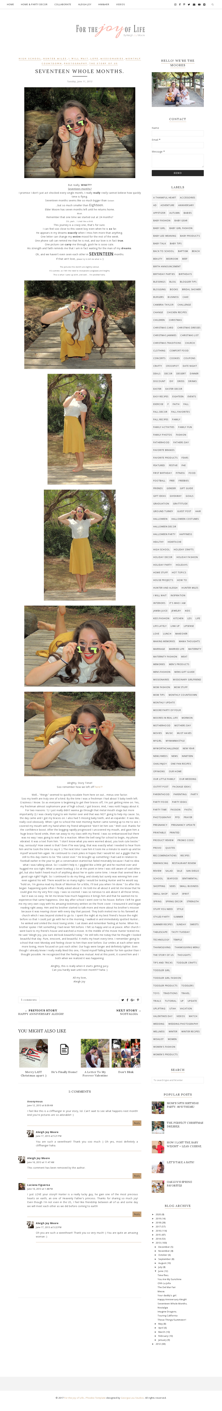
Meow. (161, 1291)
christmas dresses (188, 327)
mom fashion (161, 687)
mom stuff (181, 687)
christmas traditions (167, 342)
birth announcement (167, 266)
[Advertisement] (79, 1331)
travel (185, 993)
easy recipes (160, 396)
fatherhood (161, 442)
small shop (160, 893)
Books (174, 289)
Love (94, 59)
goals (190, 496)
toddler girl (161, 970)
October (163, 1254)
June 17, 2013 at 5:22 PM (48, 1227)
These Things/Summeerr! (172, 1319)
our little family (164, 779)
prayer (188, 817)
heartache (174, 541)
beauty (157, 258)
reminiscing (160, 863)
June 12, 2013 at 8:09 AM (40, 1105)
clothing (159, 350)
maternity (194, 649)
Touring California (167, 1315)
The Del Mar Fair (167, 1287)
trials (157, 1000)
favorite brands (163, 450)
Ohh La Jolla (164, 1283)
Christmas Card (163, 327)
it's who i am (177, 603)
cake (186, 297)
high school (30, 59)
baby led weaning (164, 235)
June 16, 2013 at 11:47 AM (40, 1162)
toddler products (165, 985)
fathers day (181, 442)
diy (172, 381)
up (182, 1000)
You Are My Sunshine (170, 1279)
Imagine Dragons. (167, 1311)
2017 (159, 1226)
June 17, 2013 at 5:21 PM (48, 1136)
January (162, 1339)
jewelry (176, 610)
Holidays (182, 564)
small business (189, 886)
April (161, 1327)
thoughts (184, 955)
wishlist (158, 1039)
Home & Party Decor (34, 4)
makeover (181, 633)
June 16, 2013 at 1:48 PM (40, 1188)
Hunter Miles (55, 59)
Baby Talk (159, 243)
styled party (161, 916)
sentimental (190, 878)
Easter (157, 388)
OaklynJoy (160, 763)
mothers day (182, 725)
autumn (174, 212)
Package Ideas (182, 786)
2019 (159, 1218)
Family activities (163, 427)
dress (180, 381)
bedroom (172, 258)
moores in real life (165, 717)
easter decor (173, 388)
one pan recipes (181, 763)
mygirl (157, 740)
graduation (161, 503)
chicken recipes (177, 312)
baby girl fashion (181, 228)
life (198, 618)
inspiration (178, 595)
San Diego (192, 870)
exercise (158, 404)
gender (171, 488)
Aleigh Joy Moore (47, 1132)
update (192, 1000)
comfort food (179, 350)
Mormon (187, 717)
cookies (175, 358)
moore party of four (167, 710)
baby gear (180, 220)
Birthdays (185, 274)
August (162, 1263)
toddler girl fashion (167, 977)
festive (173, 465)
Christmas (175, 320)
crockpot (172, 365)
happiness (186, 534)
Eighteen (178, 396)
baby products (190, 235)
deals (156, 373)
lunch (167, 633)
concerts (159, 358)
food (192, 473)
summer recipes (163, 924)
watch (193, 1016)
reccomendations (165, 855)
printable (159, 832)
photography (75, 64)
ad (155, 205)
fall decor (160, 411)
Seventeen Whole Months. (172, 1303)
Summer (178, 916)
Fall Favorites (180, 411)
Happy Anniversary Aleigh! (172, 1299)
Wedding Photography (183, 1023)
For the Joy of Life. (74, 1397)
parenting (180, 794)
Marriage (159, 649)
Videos (120, 4)
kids (187, 610)
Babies (188, 212)
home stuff (160, 572)
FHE (184, 465)
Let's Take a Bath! (180, 1162)
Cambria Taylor (163, 304)
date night (190, 365)
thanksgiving (162, 947)
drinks (192, 381)
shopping (159, 886)
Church (190, 342)
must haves (184, 733)
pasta (188, 809)
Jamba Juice (160, 610)
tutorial (171, 1000)
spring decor (174, 901)
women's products (165, 1054)
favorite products (165, 457)
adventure (167, 205)
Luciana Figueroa (38, 1185)
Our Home (175, 771)
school (158, 878)
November (164, 1250)
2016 (159, 1230)
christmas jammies (164, 335)
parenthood (161, 794)
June (161, 1271)
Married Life (176, 649)
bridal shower (191, 289)
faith (176, 404)
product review (163, 840)
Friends (158, 488)
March (162, 1331)
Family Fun (185, 427)
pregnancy (160, 824)
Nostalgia (163, 1307)
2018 (159, 1222)
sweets (194, 924)
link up (175, 626)
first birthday (162, 473)
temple (177, 939)
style (180, 909)
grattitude (180, 503)
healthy (158, 541)
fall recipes (160, 419)
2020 (159, 1214)
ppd (177, 817)
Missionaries (112, 59)
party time (160, 809)
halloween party (164, 534)
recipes (185, 855)
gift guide (186, 488)
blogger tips (188, 281)
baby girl (159, 228)
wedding (158, 1023)
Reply (137, 1123)
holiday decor (163, 557)
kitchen (178, 618)
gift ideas (159, 496)
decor (168, 373)
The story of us (103, 64)
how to (182, 580)
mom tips (159, 694)
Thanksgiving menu (187, 947)
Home (10, 4)
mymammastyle (175, 740)
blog (172, 281)
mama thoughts (189, 641)
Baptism (183, 251)
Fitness (180, 473)
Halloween (160, 518)
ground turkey (163, 511)
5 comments (29, 999)
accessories (187, 197)
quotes (170, 847)
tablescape (160, 932)
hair (198, 511)
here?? (99, 787)
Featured (159, 465)
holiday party (162, 564)
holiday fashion (187, 557)
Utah (172, 1008)
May (160, 1323)
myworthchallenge (166, 748)
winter (173, 1031)
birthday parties (164, 274)
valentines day (163, 1016)
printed (175, 832)
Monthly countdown (183, 694)
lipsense (189, 626)
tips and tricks (163, 962)
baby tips (176, 243)
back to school (163, 251)
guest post (184, 511)
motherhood (161, 725)
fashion (181, 434)
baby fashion (161, 220)
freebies (184, 480)
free (172, 480)
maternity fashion (165, 656)
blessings (159, 281)
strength (193, 901)
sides (172, 886)
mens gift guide (184, 671)
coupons (189, 358)
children (159, 320)
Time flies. (163, 1275)
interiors (159, 603)
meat (184, 656)
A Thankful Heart (164, 197)
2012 (159, 1343)
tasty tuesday (181, 932)
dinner (194, 373)
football (159, 480)
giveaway (176, 496)
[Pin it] (138, 1000)
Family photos (162, 434)
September (165, 1259)
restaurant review (184, 863)
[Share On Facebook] (127, 1000)
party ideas (179, 802)
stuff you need (163, 909)
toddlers (187, 985)
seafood (172, 878)
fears (185, 457)
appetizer (159, 212)
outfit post (161, 786)
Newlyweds (160, 756)
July (160, 1267)
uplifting (159, 1008)
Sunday (181, 924)
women (172, 1039)
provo (157, 847)
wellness (159, 1031)
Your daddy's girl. (167, 1295)
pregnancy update (183, 824)
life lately (160, 626)
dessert (181, 373)
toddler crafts (187, 962)
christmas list (189, 335)
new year (188, 748)
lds (189, 618)
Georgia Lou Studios (132, 1397)
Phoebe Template (96, 1397)
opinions (159, 771)
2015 (159, 1234)
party (194, 794)
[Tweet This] (122, 1000)
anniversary (186, 205)
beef (185, 258)
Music (169, 733)
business (173, 297)
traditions (170, 993)
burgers (158, 297)
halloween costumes (185, 518)
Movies (157, 733)
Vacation (186, 1008)
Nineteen (187, 756)
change (158, 312)
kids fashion (161, 618)
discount (159, 381)
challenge (184, 304)
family (176, 419)
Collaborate (62, 4)
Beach (196, 251)
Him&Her (103, 4)
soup (175, 893)
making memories (164, 641)
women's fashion (164, 1046)
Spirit (185, 893)
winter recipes (190, 1031)
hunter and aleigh (165, 587)
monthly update (164, 702)
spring (157, 901)
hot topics (179, 572)
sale (179, 870)
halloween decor (164, 526)
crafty (157, 365)
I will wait (78, 59)
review (157, 870)
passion (176, 809)
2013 (159, 1242)
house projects (163, 580)
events (192, 396)
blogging (159, 289)
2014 (159, 1238)
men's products (179, 664)
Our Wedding (187, 779)
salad (169, 870)
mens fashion (161, 671)
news (175, 756)
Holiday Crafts (184, 549)
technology (161, 939)
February (163, 1335)
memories (159, 664)
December (164, 1246)
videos (181, 1016)
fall (186, 404)
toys (156, 993)
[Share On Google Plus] (133, 1000)
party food (160, 802)
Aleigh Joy (84, 4)
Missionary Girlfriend (187, 679)
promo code (186, 840)
